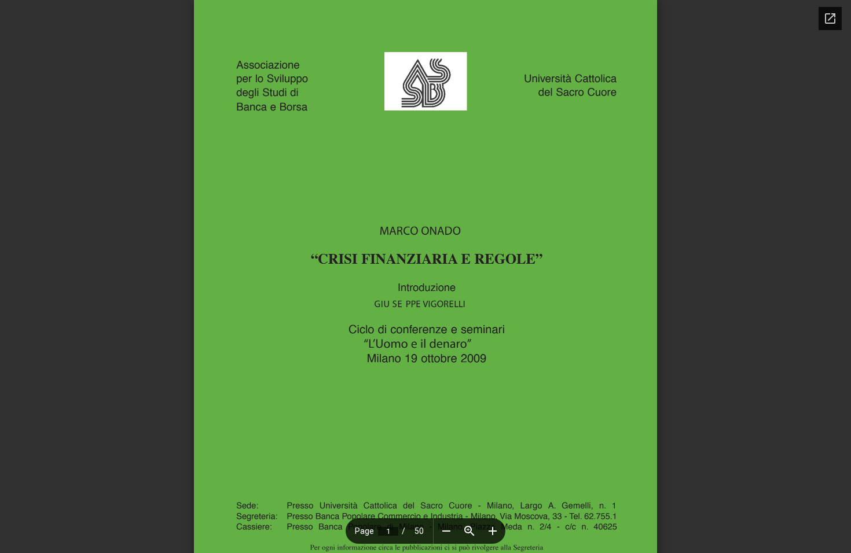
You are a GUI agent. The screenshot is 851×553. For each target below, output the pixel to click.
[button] (446, 531)
